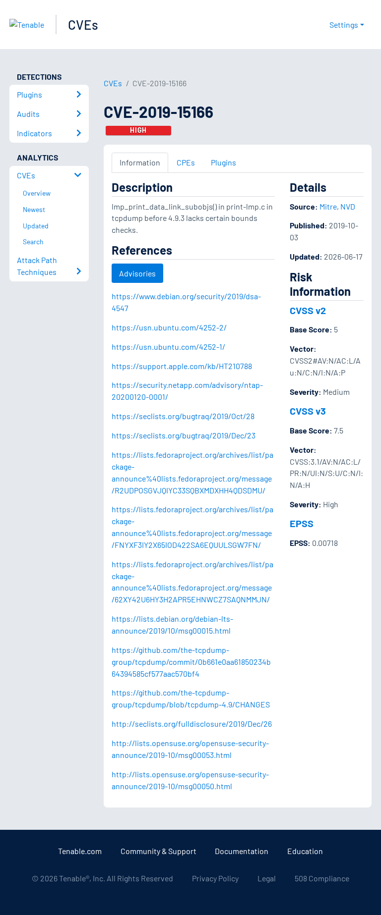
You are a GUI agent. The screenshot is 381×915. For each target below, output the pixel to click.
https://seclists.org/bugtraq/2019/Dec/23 (183, 435)
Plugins (223, 162)
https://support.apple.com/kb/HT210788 (182, 366)
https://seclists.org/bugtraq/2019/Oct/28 (183, 416)
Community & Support (158, 851)
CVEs (83, 24)
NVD (347, 206)
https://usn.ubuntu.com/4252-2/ (169, 327)
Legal (266, 878)
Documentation (241, 851)
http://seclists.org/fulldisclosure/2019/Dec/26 (192, 723)
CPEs (186, 162)
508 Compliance (322, 878)
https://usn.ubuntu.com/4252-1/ (168, 346)
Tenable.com (80, 851)
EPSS (302, 523)
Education (305, 851)
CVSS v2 (308, 310)
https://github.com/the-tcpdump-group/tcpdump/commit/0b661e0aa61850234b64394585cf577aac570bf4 (191, 661)
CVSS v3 (308, 411)
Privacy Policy (215, 878)
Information (140, 162)
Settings (343, 24)
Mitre (328, 206)
